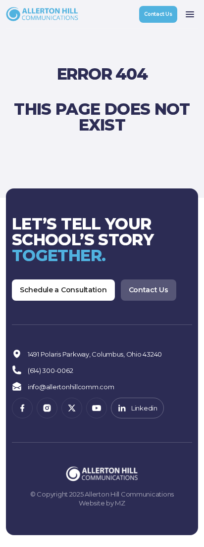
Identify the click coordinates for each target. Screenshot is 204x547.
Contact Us (158, 14)
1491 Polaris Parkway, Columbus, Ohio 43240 (95, 354)
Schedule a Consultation (63, 289)
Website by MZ (102, 503)
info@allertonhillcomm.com (71, 387)
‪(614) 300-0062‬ (50, 370)
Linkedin (144, 408)
